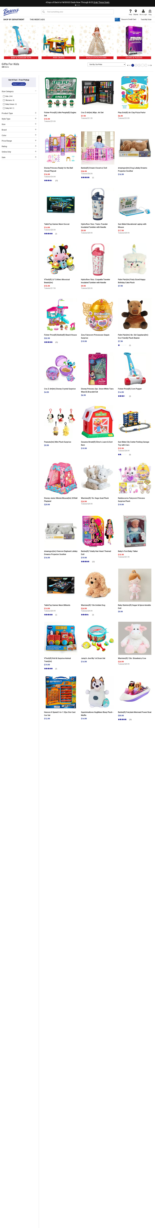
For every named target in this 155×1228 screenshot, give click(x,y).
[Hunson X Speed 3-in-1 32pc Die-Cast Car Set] (61, 692)
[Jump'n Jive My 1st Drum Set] (97, 638)
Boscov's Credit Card (129, 19)
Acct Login (143, 14)
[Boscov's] (11, 12)
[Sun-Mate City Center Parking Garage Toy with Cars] (134, 422)
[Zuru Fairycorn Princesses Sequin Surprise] (97, 315)
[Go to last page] (150, 65)
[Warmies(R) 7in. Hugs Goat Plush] (97, 478)
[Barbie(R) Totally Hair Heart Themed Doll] (97, 531)
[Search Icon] (43, 12)
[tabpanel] (77, 2)
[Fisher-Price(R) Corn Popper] (134, 368)
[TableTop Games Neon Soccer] (61, 204)
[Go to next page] (148, 65)
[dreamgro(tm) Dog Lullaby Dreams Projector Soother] (134, 148)
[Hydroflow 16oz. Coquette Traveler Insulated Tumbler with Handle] (97, 259)
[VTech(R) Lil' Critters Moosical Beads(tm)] (61, 259)
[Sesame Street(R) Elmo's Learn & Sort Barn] (97, 422)
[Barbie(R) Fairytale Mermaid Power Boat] (134, 692)
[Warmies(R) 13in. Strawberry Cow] (134, 638)
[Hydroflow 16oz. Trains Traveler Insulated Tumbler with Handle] (97, 204)
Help (130, 14)
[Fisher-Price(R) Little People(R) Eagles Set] (61, 92)
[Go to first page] (128, 65)
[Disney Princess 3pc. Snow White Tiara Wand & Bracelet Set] (97, 368)
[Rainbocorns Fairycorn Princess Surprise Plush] (134, 478)
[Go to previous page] (130, 65)
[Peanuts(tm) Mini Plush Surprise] (61, 422)
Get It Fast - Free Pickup (18, 80)
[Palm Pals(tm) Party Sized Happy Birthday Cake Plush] (134, 259)
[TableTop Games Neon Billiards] (61, 585)
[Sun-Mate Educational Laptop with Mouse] (134, 204)
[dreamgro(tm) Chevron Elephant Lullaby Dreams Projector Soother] (61, 531)
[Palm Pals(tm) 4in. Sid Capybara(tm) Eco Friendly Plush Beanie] (134, 315)
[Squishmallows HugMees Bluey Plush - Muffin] (97, 692)
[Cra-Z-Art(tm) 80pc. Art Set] (97, 92)
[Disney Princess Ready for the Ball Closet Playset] (61, 148)
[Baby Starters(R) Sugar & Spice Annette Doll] (134, 585)
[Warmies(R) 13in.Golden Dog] (97, 585)
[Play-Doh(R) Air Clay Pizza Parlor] (134, 92)
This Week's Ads (37, 19)
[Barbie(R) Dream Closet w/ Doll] (97, 148)
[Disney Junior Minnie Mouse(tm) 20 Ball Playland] (61, 478)
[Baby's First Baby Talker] (134, 531)
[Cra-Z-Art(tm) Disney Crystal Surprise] (61, 368)
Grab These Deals (101, 2)
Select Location (19, 84)
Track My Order (146, 19)
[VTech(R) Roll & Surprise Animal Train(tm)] (61, 638)
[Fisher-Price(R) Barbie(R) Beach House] (61, 315)
